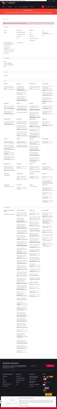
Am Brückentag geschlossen (34, 171)
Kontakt (53, 1)
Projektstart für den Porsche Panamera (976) (34, 130)
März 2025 (44, 103)
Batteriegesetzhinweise (33, 38)
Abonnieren (50, 365)
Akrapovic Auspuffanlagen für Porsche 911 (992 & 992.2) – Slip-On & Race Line (47, 93)
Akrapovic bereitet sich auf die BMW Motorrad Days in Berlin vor (34, 167)
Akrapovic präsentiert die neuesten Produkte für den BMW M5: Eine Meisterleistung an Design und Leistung (34, 114)
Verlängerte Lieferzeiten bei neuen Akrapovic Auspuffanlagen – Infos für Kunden (47, 88)
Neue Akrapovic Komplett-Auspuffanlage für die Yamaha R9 (47, 112)
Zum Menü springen (21, 0)
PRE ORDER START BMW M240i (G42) (33, 177)
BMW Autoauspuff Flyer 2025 (22, 112)
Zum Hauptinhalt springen (5, 0)
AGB (30, 32)
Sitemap (31, 34)
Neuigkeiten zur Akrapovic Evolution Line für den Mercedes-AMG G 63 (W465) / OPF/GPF (22, 127)
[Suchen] (43, 7)
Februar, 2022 (6, 184)
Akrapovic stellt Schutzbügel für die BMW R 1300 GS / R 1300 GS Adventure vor (9, 123)
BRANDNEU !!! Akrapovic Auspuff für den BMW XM (8, 142)
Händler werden (7, 45)
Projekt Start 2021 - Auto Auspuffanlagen (46, 197)
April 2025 (31, 103)
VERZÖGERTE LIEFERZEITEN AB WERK (22, 188)
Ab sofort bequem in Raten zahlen (47, 177)
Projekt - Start (32, 210)
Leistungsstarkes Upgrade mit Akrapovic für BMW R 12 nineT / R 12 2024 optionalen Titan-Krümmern (9, 147)
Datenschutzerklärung (22, 365)
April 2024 (31, 138)
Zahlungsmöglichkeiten (21, 32)
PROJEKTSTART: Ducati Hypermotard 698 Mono (21, 142)
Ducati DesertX (7, 175)
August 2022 (31, 173)
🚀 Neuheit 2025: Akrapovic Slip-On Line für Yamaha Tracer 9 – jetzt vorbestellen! (9, 107)
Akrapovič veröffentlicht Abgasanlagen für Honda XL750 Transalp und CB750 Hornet (9, 168)
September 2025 (45, 83)
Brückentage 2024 (33, 161)
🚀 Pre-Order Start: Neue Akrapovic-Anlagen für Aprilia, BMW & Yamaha (8, 112)
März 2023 (44, 163)
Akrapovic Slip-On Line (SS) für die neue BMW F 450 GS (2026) (9, 87)
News (50, 1)
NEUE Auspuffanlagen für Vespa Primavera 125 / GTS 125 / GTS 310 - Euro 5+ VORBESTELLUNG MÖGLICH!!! (34, 107)
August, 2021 (19, 184)
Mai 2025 (18, 103)
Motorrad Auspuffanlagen (9, 64)
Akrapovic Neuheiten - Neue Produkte (22, 167)
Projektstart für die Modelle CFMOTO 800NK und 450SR (22, 146)
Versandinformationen (21, 34)
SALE (43, 35)
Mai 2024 (18, 138)
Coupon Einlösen (20, 42)
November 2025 (32, 83)
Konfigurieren (8, 403)
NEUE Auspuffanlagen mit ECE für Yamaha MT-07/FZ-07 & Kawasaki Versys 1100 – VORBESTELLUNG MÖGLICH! (22, 107)
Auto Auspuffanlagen (8, 63)
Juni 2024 (5, 138)
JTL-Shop (51, 407)
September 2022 (20, 173)
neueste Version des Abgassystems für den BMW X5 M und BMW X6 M (47, 188)
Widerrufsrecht (32, 40)
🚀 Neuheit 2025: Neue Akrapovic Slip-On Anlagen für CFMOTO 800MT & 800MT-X (47, 99)
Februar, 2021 (44, 184)
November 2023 (45, 138)
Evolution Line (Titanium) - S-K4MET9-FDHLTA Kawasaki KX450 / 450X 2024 (34, 142)
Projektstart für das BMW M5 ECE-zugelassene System (22, 122)
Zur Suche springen (14, 0)
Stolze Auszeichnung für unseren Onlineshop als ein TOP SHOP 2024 (34, 159)
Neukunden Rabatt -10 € (8, 186)
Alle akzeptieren (12, 399)
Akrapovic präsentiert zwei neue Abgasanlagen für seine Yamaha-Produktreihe (47, 181)
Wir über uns (19, 30)
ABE (16, 6)
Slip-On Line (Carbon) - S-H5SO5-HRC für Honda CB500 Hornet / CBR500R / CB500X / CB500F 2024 (34, 148)
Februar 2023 (6, 173)
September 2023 (7, 163)
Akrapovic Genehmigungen (9, 50)
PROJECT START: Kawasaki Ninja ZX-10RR (21, 93)
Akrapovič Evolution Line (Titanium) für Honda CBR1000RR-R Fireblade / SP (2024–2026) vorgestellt (22, 98)
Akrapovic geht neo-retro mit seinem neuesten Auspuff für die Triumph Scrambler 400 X (22, 133)
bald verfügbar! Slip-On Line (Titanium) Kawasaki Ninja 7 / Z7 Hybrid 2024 (9, 157)
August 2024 (44, 118)
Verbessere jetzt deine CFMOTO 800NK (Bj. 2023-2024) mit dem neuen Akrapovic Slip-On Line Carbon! (34, 124)
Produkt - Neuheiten (20, 210)
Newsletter (19, 36)
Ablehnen (16, 403)
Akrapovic (6, 75)
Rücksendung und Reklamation (7, 48)
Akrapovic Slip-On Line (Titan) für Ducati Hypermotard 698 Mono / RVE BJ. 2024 (47, 123)
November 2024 (7, 118)
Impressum (22, 405)
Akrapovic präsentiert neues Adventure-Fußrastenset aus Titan (34, 87)
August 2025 (6, 103)
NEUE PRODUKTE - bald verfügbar (46, 193)
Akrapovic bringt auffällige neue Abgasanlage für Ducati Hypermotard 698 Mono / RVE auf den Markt (34, 135)
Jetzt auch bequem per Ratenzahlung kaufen (8, 43)
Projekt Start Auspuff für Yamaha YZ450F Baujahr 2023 (21, 177)
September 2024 (32, 118)
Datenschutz (27, 405)
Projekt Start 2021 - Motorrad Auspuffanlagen (47, 201)
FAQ (17, 38)
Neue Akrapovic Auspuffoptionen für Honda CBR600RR (9, 152)
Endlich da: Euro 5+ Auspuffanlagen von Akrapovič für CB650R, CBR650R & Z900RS (21, 88)
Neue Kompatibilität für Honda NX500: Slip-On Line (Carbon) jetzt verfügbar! (34, 154)
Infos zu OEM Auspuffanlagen (24, 6)
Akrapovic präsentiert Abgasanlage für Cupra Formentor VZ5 (46, 167)
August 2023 (19, 163)
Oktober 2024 (19, 118)
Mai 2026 (5, 83)
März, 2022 (44, 173)
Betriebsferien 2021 (33, 186)
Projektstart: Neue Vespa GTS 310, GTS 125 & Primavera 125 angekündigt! (47, 107)
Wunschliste (6, 52)
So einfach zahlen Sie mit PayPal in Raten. (47, 142)
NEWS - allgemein (45, 210)
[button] (46, 7)
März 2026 (19, 83)
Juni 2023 (31, 163)
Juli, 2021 (31, 184)
